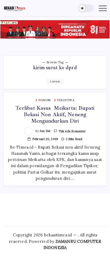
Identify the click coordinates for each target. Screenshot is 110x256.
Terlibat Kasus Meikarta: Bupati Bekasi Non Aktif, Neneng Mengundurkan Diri (54, 114)
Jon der (45, 131)
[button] (86, 8)
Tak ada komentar (72, 131)
